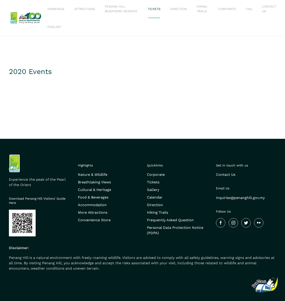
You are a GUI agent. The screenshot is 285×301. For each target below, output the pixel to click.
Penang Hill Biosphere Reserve (121, 9)
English (54, 27)
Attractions (84, 9)
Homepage (56, 9)
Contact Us (269, 9)
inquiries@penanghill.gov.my (240, 198)
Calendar (155, 197)
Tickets (154, 9)
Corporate (227, 9)
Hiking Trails (202, 9)
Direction (178, 9)
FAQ (249, 9)
